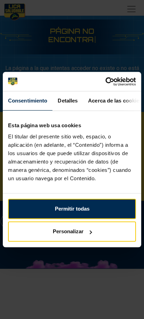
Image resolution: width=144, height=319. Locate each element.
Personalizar (68, 231)
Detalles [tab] (68, 101)
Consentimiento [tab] (27, 101)
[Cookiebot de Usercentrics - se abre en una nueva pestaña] (105, 81)
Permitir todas (72, 209)
